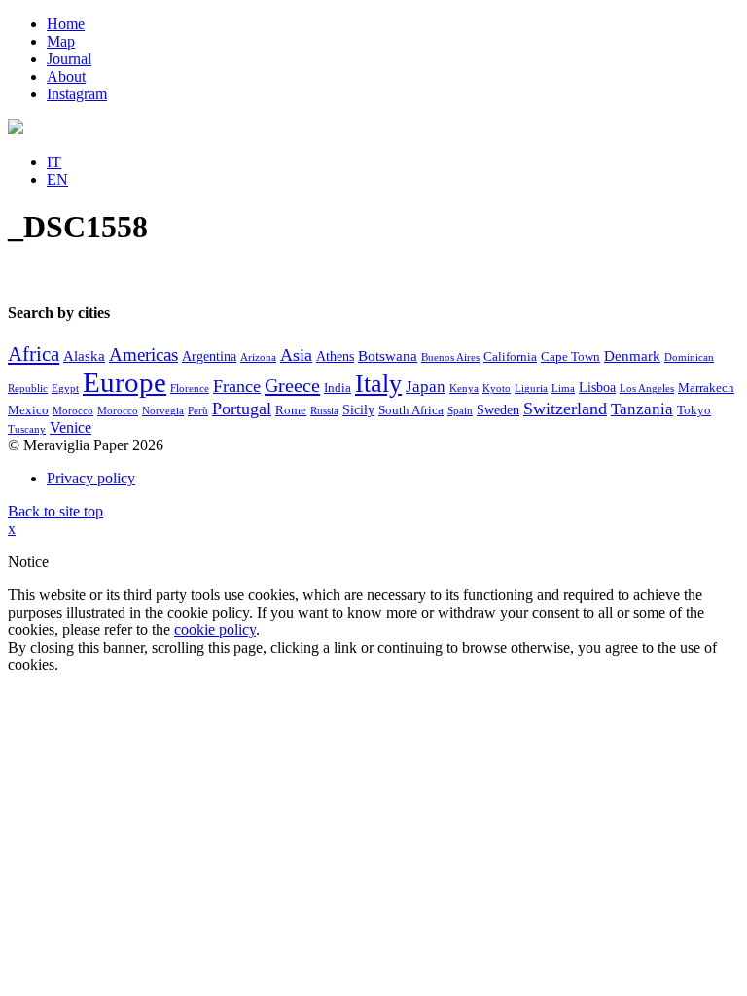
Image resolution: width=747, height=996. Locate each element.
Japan (425, 386)
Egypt (65, 388)
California (510, 357)
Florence (189, 388)
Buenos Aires (450, 357)
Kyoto (496, 388)
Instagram (77, 94)
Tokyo (694, 410)
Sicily (358, 410)
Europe (124, 382)
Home (66, 24)
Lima (563, 388)
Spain (460, 411)
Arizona (258, 357)
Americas (143, 354)
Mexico (28, 410)
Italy (378, 384)
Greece (292, 385)
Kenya (464, 388)
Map (61, 41)
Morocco (73, 411)
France (237, 386)
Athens (335, 356)
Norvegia (163, 411)
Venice (70, 427)
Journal (69, 59)
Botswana (387, 356)
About (66, 76)
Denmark (632, 356)
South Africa (411, 410)
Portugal (241, 408)
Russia (324, 411)
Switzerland (565, 408)
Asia (296, 355)
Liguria (531, 388)
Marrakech (706, 388)
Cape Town (570, 357)
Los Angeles (647, 388)
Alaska (84, 356)
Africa (33, 354)
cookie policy (215, 630)
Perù (198, 411)
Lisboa (597, 387)
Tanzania (642, 409)
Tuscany (27, 429)
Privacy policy (91, 478)
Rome (290, 410)
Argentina (209, 356)
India (337, 388)
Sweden (498, 410)
